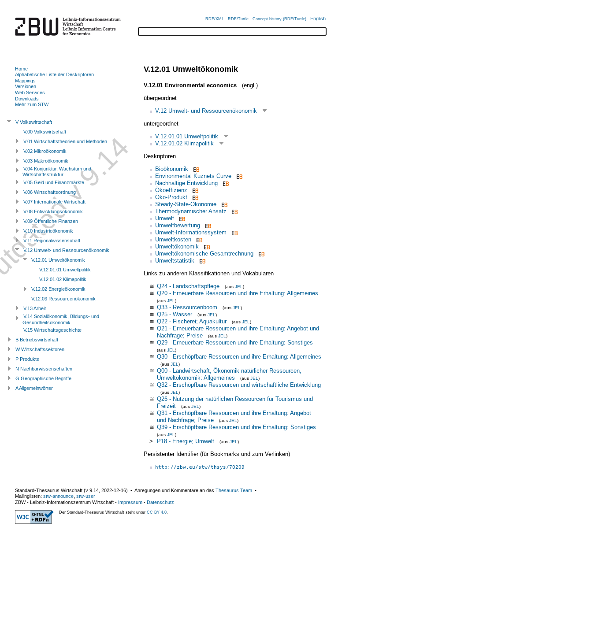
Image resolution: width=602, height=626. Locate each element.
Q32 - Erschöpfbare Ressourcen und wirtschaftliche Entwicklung (239, 385)
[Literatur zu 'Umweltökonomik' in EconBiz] (206, 246)
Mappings (25, 80)
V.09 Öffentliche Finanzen (50, 221)
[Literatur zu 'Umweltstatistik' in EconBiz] (201, 260)
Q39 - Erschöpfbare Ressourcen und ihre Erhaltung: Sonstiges (236, 427)
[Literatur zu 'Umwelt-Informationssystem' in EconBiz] (234, 232)
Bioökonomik (171, 169)
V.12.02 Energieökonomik (58, 289)
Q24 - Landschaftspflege (188, 286)
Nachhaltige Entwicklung (186, 183)
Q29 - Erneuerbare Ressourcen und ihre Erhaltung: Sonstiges (235, 342)
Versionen (25, 86)
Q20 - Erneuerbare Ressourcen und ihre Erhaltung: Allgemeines (237, 293)
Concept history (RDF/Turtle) (279, 19)
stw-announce (58, 496)
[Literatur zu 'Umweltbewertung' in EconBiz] (207, 225)
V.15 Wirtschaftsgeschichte (52, 330)
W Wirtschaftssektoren (39, 349)
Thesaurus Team (234, 490)
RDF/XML (214, 19)
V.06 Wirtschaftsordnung (49, 192)
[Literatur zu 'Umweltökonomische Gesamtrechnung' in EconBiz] (260, 253)
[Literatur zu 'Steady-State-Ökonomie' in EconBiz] (223, 204)
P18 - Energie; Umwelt (185, 441)
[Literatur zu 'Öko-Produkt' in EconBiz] (194, 197)
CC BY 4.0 (157, 512)
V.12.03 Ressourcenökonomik (63, 298)
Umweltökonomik (177, 246)
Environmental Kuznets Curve (193, 176)
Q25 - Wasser (174, 314)
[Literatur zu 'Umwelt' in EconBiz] (181, 218)
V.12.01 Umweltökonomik (58, 260)
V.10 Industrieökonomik (48, 230)
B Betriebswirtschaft (36, 339)
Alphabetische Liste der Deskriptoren (54, 74)
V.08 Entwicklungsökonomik (53, 211)
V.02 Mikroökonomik (45, 151)
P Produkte (27, 359)
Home (21, 68)
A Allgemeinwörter (34, 388)
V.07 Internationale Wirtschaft (54, 201)
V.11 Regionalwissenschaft (51, 240)
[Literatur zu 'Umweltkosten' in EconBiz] (198, 239)
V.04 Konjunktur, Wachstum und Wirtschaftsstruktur (56, 172)
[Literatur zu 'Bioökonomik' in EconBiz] (195, 169)
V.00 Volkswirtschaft (44, 131)
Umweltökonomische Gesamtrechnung (204, 253)
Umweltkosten (173, 239)
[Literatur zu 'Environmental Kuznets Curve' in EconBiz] (238, 176)
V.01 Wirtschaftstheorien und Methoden (65, 141)
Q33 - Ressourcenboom (187, 307)
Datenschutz (160, 502)
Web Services (30, 92)
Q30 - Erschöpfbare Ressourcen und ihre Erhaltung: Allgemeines (239, 356)
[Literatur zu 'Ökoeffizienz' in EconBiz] (194, 190)
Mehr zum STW (31, 104)
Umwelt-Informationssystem (191, 232)
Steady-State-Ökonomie (185, 204)
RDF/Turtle (238, 19)
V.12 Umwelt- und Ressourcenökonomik (206, 110)
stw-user (85, 496)
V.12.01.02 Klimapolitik (184, 143)
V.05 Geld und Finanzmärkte (53, 182)
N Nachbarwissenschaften (43, 368)
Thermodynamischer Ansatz (191, 211)
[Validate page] (34, 522)
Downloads (27, 98)
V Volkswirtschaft (33, 122)
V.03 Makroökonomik (45, 160)
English (318, 18)
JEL (239, 286)
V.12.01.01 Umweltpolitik (186, 136)
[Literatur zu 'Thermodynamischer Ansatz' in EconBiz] (234, 211)
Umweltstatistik (174, 260)
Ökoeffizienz (171, 190)
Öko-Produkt (171, 197)
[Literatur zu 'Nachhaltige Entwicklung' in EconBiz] (225, 183)
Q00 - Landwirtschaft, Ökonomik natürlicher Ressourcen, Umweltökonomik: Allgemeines (229, 374)
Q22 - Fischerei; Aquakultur (192, 321)
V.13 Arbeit (34, 308)
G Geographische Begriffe (43, 378)
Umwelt (164, 218)
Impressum (130, 502)
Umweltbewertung (177, 225)
